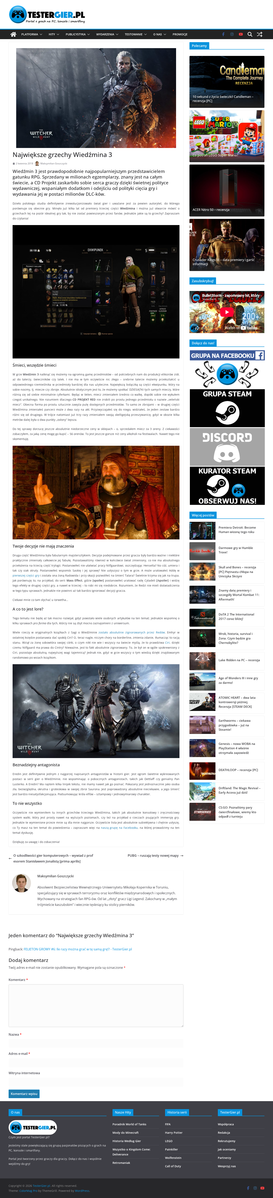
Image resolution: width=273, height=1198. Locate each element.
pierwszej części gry (26, 575)
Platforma (29, 34)
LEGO (168, 1141)
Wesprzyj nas (227, 1166)
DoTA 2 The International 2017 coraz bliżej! (236, 616)
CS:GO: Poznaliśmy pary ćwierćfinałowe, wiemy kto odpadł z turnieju (237, 811)
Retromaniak (121, 1163)
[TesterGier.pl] (13, 34)
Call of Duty (173, 1166)
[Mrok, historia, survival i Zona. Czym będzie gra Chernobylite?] (202, 639)
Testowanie (133, 34)
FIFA (167, 1124)
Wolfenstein (173, 1158)
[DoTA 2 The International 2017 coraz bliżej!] (202, 618)
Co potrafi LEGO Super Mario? (215, 155)
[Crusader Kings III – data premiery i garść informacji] (226, 245)
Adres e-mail (19, 1053)
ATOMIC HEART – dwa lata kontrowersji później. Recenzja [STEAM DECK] (237, 702)
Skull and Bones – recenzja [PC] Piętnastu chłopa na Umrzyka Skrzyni (237, 571)
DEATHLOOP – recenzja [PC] (238, 770)
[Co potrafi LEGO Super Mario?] (226, 136)
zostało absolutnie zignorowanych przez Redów (132, 632)
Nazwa (15, 1034)
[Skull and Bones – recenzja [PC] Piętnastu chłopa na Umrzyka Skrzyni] (202, 573)
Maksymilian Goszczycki (53, 163)
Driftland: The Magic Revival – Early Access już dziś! (240, 790)
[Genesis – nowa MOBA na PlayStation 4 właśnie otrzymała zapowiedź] (202, 749)
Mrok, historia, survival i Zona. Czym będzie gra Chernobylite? (236, 638)
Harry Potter (173, 1132)
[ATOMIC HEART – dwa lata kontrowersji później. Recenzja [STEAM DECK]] (202, 703)
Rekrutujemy (226, 1141)
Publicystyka (76, 34)
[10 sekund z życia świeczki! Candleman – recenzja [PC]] (226, 82)
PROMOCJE (180, 34)
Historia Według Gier (127, 1141)
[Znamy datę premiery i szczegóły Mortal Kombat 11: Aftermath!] (202, 596)
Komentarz (18, 980)
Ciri (167, 642)
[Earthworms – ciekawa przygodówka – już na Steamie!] (202, 726)
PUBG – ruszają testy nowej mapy (153, 855)
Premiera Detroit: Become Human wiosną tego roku (237, 529)
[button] (40, 34)
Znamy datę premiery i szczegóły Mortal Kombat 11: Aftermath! (239, 594)
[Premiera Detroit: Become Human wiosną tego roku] (202, 531)
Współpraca (226, 1124)
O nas (157, 34)
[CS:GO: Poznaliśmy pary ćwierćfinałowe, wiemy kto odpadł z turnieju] (202, 813)
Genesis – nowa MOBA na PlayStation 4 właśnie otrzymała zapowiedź (237, 748)
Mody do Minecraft (126, 1132)
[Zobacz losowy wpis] (259, 34)
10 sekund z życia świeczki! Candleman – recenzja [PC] (223, 99)
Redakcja (224, 1132)
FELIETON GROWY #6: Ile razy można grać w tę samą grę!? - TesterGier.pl (78, 949)
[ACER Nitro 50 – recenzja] (226, 190)
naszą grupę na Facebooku (119, 828)
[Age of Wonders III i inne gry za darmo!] (202, 682)
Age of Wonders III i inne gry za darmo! (238, 680)
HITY (52, 34)
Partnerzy (224, 1158)
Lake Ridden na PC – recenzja (239, 660)
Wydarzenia (105, 34)
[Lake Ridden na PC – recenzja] (202, 661)
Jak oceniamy (227, 1149)
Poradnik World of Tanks (129, 1124)
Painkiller (171, 1149)
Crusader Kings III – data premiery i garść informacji (224, 262)
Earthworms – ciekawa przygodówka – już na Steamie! (235, 725)
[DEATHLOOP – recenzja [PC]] (202, 771)
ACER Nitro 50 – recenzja (211, 210)
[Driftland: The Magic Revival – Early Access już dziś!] (202, 791)
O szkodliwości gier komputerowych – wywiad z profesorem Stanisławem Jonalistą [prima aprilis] (53, 858)
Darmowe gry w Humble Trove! (236, 550)
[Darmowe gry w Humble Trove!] (202, 551)
